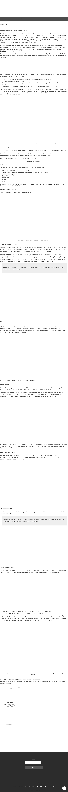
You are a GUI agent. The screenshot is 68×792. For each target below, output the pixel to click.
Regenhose (63, 33)
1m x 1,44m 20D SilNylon (8, 170)
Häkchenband (28, 172)
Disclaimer (21, 786)
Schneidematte (44, 330)
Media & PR (39, 786)
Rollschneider (57, 330)
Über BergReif (51, 786)
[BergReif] (16, 6)
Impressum (15, 786)
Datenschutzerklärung (30, 786)
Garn (3, 176)
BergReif (38, 790)
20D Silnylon (25, 150)
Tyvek (19, 184)
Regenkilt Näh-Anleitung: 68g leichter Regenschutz (13, 30)
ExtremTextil (35, 184)
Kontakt (45, 786)
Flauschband (20, 172)
